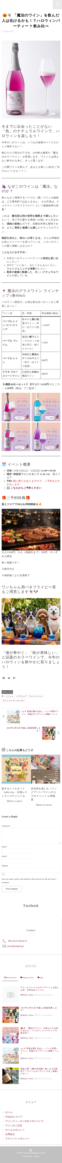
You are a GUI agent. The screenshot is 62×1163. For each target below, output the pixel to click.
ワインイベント (36, 696)
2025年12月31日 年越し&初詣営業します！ (39, 1009)
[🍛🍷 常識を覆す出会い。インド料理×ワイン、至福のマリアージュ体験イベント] (10, 1055)
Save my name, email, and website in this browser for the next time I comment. (29, 881)
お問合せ (10, 1134)
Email (5, 856)
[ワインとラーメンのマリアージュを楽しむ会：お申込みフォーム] (10, 994)
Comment (6, 826)
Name (5, 847)
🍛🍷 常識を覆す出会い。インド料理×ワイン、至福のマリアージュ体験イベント (40, 1050)
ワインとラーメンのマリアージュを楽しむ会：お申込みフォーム (40, 988)
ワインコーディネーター (14, 701)
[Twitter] (9, 678)
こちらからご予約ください (26, 488)
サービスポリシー (15, 1130)
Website (5, 866)
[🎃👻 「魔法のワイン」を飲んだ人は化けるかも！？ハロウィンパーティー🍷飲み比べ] (10, 1035)
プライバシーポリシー (17, 1139)
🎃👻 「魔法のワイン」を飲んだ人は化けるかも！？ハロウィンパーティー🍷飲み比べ (39, 1030)
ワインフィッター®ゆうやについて (24, 1121)
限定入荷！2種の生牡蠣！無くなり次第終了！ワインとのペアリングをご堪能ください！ (40, 1071)
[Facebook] (4, 678)
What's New (7, 692)
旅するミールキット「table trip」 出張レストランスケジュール (14, 792)
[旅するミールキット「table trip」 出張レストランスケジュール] (16, 769)
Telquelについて (13, 1117)
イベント (10, 696)
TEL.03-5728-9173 (17, 941)
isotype (36, 1156)
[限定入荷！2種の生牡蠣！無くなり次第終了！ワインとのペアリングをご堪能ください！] (10, 1076)
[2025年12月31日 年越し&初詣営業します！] (10, 1015)
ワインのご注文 (13, 1125)
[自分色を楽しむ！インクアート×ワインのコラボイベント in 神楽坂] (45, 769)
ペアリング (21, 696)
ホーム (9, 1112)
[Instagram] (30, 1150)
